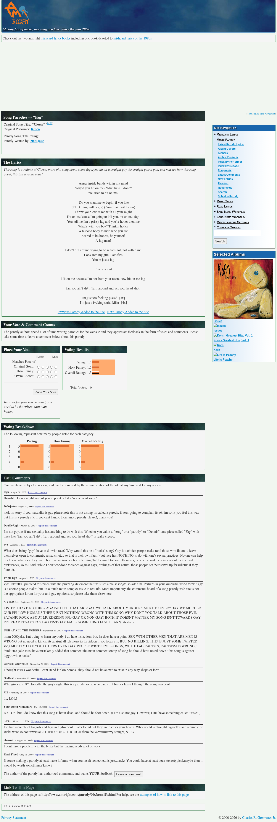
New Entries (225, 179)
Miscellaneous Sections (233, 222)
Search (222, 192)
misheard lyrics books (55, 38)
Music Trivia (225, 201)
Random (223, 183)
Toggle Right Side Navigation (261, 113)
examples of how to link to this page (164, 794)
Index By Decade (228, 166)
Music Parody (226, 139)
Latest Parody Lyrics (231, 144)
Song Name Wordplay (231, 217)
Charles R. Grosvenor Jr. (259, 817)
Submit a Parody (228, 196)
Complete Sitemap (228, 227)
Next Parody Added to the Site (128, 311)
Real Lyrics (225, 206)
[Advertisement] (138, 76)
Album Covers (227, 148)
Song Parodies (15, 117)
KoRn (35, 128)
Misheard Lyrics (227, 134)
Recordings (225, 187)
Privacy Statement (13, 817)
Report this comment (37, 492)
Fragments (224, 170)
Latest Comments (229, 174)
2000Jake (37, 140)
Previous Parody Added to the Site (81, 311)
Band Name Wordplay (231, 211)
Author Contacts (228, 157)
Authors (223, 153)
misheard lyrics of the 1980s (132, 38)
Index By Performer (230, 161)
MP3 (49, 123)
